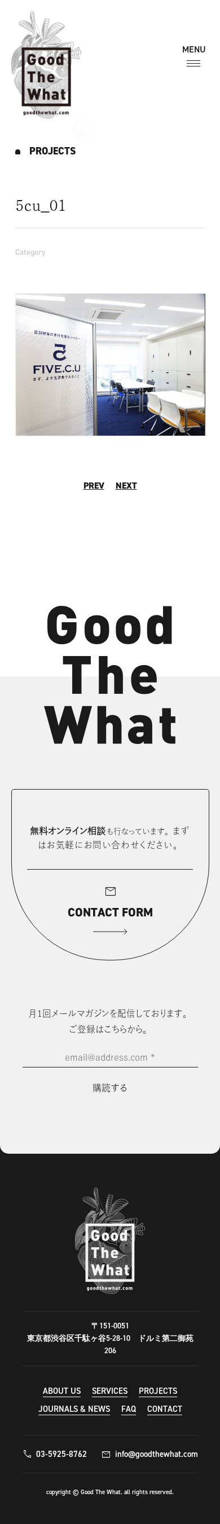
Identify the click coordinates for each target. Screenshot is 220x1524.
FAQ (128, 1409)
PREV (93, 485)
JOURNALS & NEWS (74, 1409)
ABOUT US (62, 1391)
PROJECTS (158, 1391)
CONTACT (164, 1409)
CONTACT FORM (110, 902)
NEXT (126, 485)
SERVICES (109, 1391)
